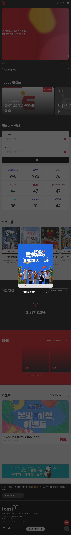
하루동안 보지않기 (29, 292)
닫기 (47, 292)
